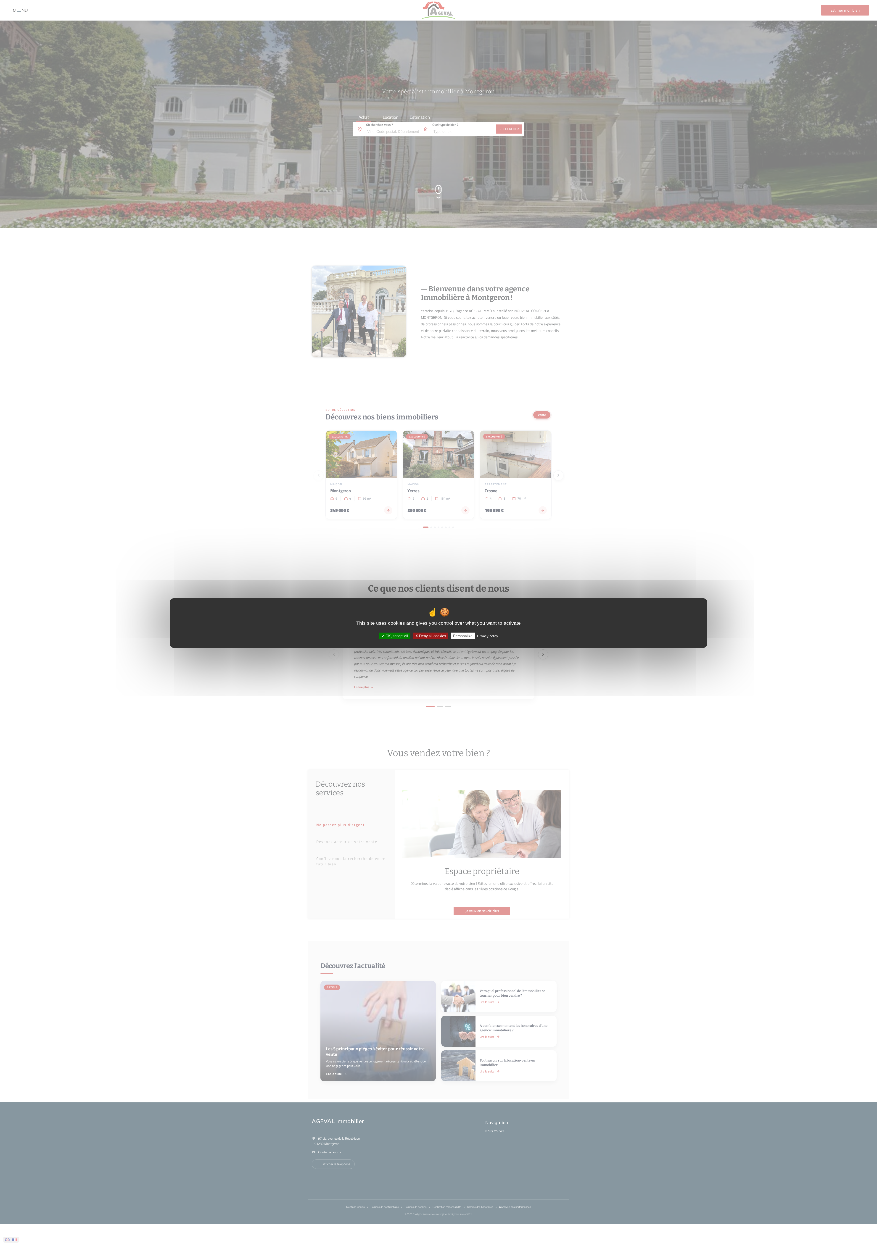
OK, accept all (396, 636)
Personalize (463, 636)
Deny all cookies (432, 636)
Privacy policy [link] (487, 636)
